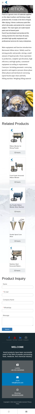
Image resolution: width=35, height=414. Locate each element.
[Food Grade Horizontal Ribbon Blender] (17, 165)
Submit (7, 329)
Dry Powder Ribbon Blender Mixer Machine (17, 206)
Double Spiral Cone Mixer (16, 235)
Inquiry (18, 152)
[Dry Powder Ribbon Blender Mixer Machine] (17, 195)
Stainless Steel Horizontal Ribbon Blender (15, 265)
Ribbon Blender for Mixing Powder (15, 147)
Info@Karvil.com (17, 383)
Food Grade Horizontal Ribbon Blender (17, 176)
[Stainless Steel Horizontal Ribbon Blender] (17, 254)
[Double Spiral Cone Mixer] (17, 223)
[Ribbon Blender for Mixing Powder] (17, 136)
